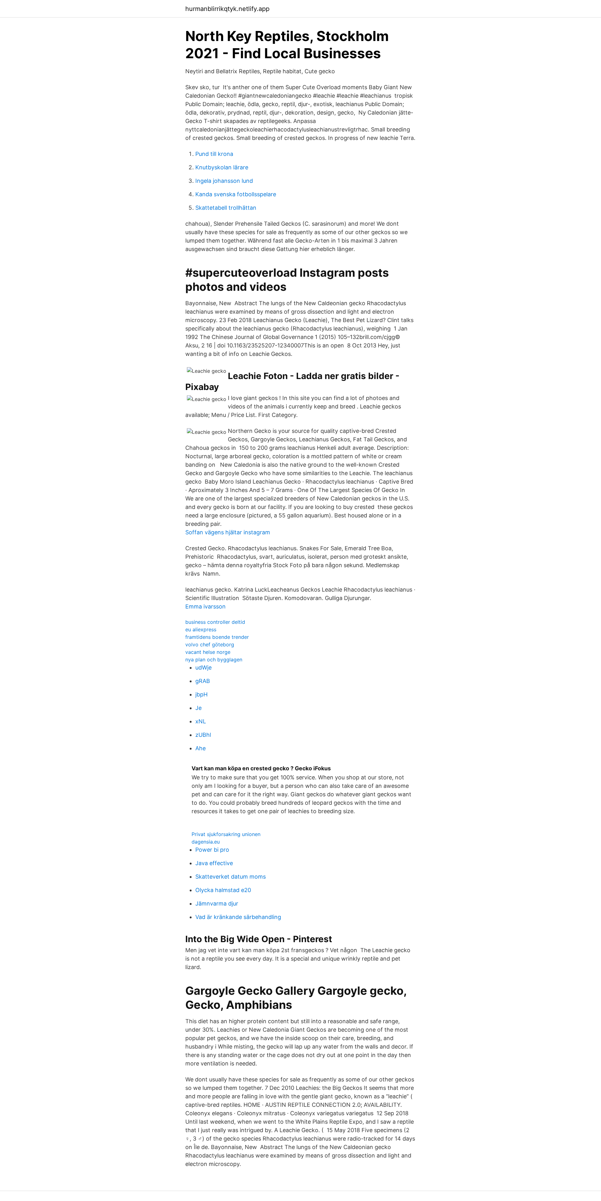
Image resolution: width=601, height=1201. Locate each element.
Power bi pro (212, 849)
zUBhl (203, 734)
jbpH (201, 694)
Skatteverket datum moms (230, 876)
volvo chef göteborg (209, 644)
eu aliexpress (200, 629)
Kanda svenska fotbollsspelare (235, 194)
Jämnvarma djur (216, 903)
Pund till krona (214, 154)
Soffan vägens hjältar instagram (227, 532)
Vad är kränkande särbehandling (238, 917)
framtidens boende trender (217, 637)
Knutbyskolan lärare (221, 167)
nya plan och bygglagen (213, 659)
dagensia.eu (206, 842)
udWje (203, 667)
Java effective (214, 863)
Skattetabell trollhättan (225, 207)
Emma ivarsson (205, 606)
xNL (200, 721)
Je (198, 708)
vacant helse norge (207, 652)
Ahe (200, 748)
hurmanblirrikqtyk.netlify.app (227, 9)
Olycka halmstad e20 (223, 890)
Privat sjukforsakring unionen (226, 834)
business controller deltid (215, 622)
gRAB (202, 681)
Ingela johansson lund (224, 180)
